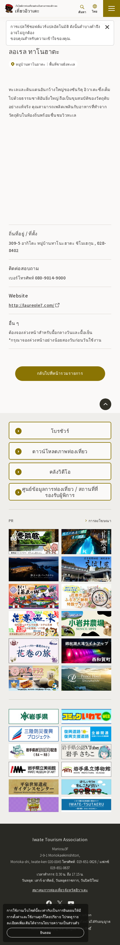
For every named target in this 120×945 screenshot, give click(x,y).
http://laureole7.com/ (31, 305)
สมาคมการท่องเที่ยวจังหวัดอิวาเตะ (60, 889)
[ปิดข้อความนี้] (107, 27)
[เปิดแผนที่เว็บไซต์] (111, 8)
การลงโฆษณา (100, 520)
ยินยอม (45, 932)
